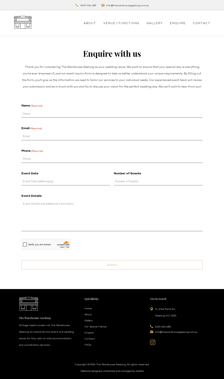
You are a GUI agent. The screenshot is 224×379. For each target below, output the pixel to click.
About (90, 23)
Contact (201, 23)
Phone (32, 150)
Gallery (155, 23)
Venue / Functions (121, 23)
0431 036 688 (88, 5)
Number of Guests (127, 173)
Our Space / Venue (95, 326)
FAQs (87, 344)
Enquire (178, 23)
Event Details (31, 195)
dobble (140, 370)
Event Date (29, 173)
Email (31, 128)
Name (31, 105)
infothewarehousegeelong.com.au (127, 5)
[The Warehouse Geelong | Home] (23, 23)
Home (88, 308)
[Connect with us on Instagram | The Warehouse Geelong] (152, 344)
